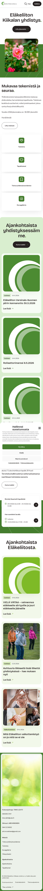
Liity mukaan (9, 126)
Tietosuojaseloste (33, 882)
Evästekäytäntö (13, 463)
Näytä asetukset (21, 459)
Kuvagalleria (6, 850)
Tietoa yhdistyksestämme (11, 842)
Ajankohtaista (7, 864)
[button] (40, 428)
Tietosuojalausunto (27, 463)
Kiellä (22, 453)
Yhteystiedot (6, 854)
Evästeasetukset (7, 882)
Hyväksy (21, 447)
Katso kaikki (20, 245)
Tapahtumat (6, 868)
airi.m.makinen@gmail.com (11, 831)
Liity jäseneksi (21, 29)
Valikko (37, 4)
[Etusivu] (9, 3)
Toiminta (5, 846)
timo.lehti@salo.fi (8, 818)
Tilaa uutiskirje (7, 887)
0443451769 (6, 814)
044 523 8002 (7, 827)
